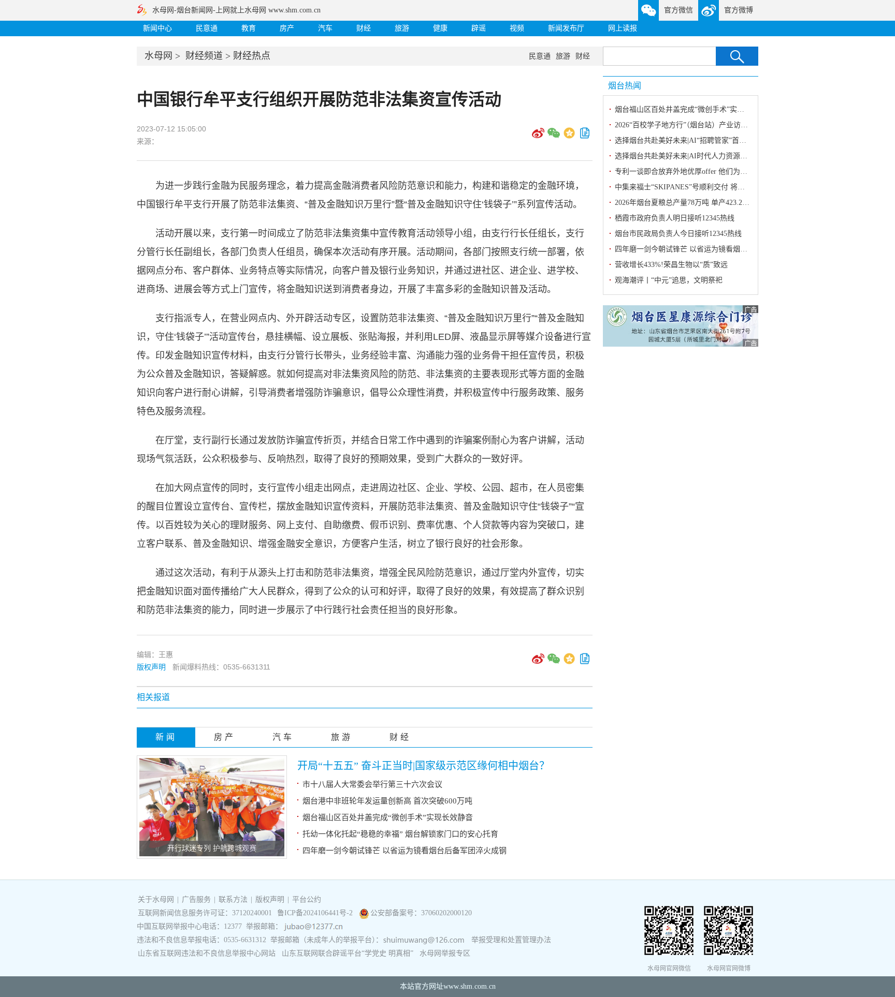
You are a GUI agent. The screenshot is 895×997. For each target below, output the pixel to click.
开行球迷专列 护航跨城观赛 (211, 848)
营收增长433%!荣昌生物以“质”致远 (671, 265)
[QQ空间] (569, 136)
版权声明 (151, 667)
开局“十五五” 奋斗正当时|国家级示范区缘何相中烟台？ (423, 765)
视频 (517, 28)
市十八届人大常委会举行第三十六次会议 (372, 784)
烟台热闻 (624, 85)
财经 (363, 28)
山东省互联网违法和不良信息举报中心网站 (207, 953)
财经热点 (251, 56)
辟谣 (478, 28)
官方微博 (738, 10)
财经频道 (204, 56)
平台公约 (306, 899)
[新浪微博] (538, 136)
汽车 (325, 28)
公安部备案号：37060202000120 (421, 913)
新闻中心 (157, 28)
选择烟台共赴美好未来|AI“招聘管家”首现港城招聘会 (699, 140)
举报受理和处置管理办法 (511, 940)
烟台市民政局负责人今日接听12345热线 (678, 233)
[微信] (553, 136)
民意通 (207, 28)
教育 (248, 28)
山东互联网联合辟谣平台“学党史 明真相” (347, 953)
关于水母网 (157, 899)
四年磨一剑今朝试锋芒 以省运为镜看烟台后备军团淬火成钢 (404, 850)
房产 (287, 28)
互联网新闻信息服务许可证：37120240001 (205, 913)
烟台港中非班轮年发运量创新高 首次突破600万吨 (387, 801)
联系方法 (233, 899)
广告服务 (196, 899)
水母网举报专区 (445, 953)
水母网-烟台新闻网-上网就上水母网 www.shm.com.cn (236, 10)
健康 (440, 28)
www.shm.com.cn (469, 986)
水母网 (158, 56)
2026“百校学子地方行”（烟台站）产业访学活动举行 (696, 125)
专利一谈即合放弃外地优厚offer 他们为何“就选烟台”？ (702, 171)
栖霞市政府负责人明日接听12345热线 (674, 218)
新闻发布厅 (566, 28)
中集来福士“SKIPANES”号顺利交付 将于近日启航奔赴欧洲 (709, 187)
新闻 (166, 737)
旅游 (402, 28)
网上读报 (622, 28)
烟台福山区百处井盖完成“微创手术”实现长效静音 (387, 817)
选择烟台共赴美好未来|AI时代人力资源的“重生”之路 (699, 156)
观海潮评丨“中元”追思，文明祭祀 (669, 280)
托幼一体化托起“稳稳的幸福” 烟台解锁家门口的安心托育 (400, 834)
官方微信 (678, 10)
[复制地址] (585, 136)
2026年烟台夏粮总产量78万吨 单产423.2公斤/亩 (690, 202)
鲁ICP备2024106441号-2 (316, 913)
